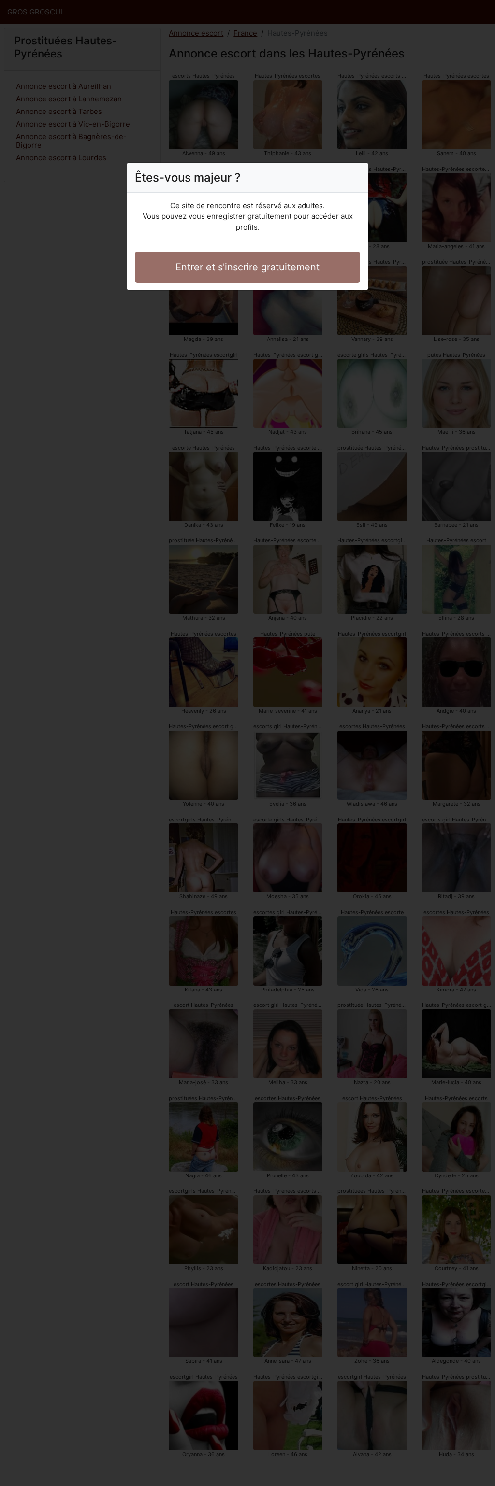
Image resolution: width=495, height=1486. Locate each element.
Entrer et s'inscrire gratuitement (247, 267)
